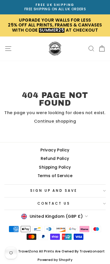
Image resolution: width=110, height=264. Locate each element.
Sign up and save (54, 190)
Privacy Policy (55, 150)
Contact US (53, 203)
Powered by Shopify (55, 260)
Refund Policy (55, 158)
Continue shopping (55, 121)
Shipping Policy (55, 167)
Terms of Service (55, 175)
